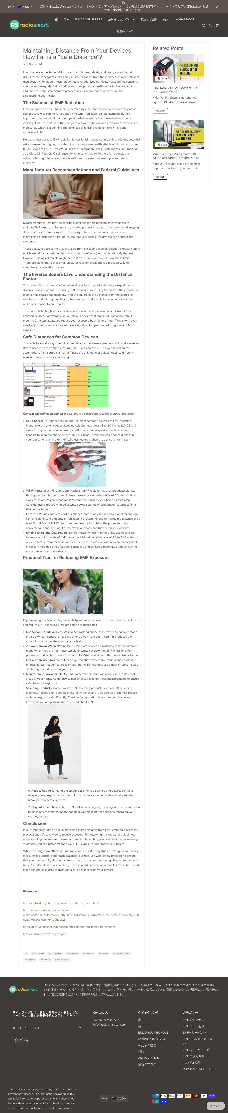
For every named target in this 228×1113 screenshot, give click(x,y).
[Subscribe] (79, 1028)
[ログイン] (210, 25)
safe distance (30, 960)
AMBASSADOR (185, 19)
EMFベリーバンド (195, 1033)
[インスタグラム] (21, 1040)
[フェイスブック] (15, 1040)
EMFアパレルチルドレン (198, 1041)
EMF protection (55, 953)
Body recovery (38, 953)
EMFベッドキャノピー (198, 1050)
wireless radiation (62, 960)
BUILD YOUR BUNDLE (88, 19)
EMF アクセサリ (194, 1056)
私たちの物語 (149, 19)
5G (26, 953)
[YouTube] (27, 1040)
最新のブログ (125, 31)
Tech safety (45, 960)
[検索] (204, 25)
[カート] (217, 25)
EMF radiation (72, 953)
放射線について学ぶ (120, 19)
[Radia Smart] (29, 25)
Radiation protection (121, 953)
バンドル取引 (192, 1063)
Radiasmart (103, 953)
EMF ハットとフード (197, 1026)
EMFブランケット (195, 1020)
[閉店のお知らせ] (217, 7)
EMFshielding (88, 953)
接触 (166, 19)
